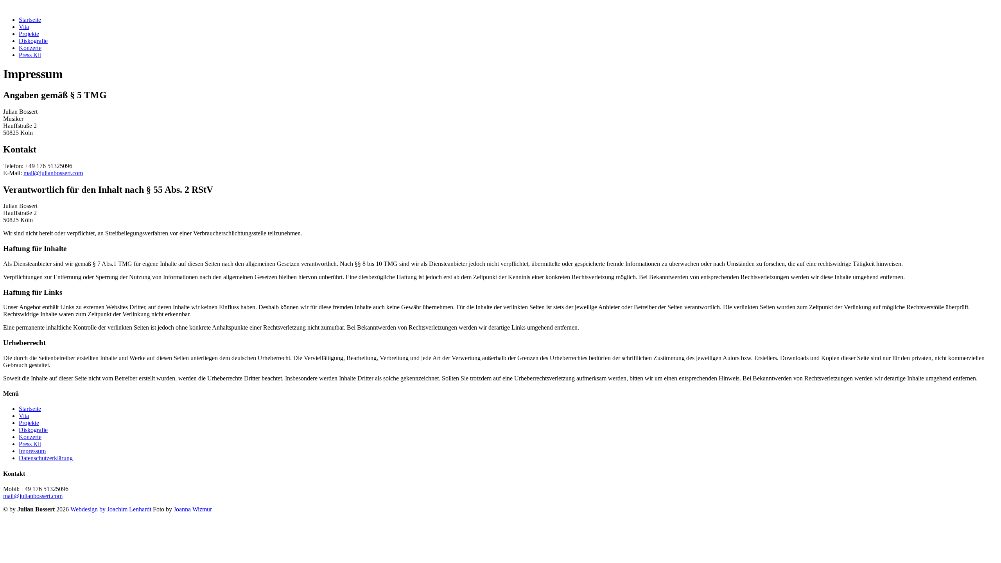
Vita (24, 26)
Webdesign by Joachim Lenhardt (110, 509)
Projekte (29, 33)
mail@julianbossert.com (53, 173)
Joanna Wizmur (193, 509)
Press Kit (30, 55)
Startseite (30, 19)
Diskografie (33, 41)
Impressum (32, 451)
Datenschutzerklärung (46, 458)
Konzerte (30, 48)
